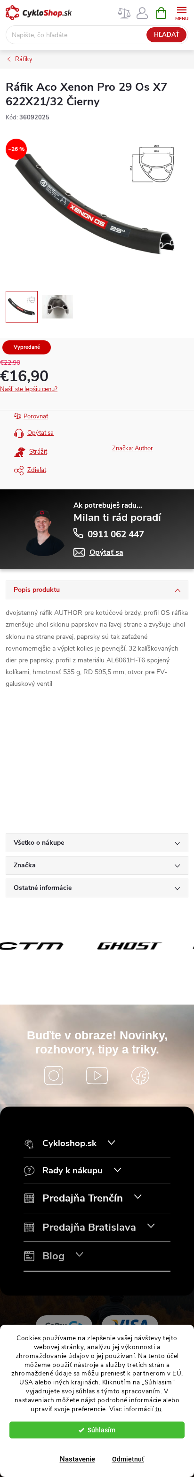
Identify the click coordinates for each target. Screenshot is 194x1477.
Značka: (132, 448)
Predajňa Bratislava (89, 1227)
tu (158, 1409)
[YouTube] (97, 1075)
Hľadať (166, 35)
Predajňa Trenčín (82, 1198)
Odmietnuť (128, 1459)
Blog (53, 1256)
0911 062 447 (116, 534)
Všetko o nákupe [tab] (39, 842)
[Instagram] (53, 1075)
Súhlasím (101, 1430)
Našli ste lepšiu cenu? (28, 389)
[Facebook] (140, 1075)
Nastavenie (77, 1459)
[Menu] (181, 12)
